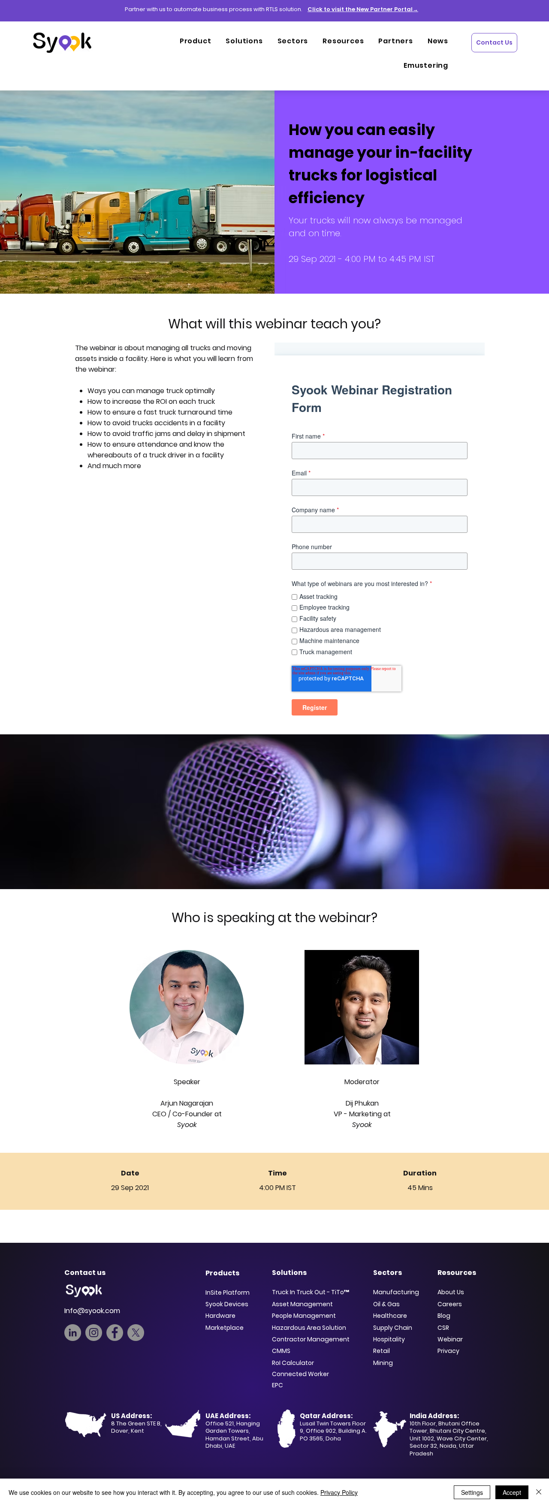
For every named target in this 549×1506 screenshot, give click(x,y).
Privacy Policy (339, 1492)
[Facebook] (114, 1332)
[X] (135, 1332)
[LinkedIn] (72, 1332)
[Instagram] (93, 1332)
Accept (512, 1492)
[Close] (539, 1492)
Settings (472, 1492)
